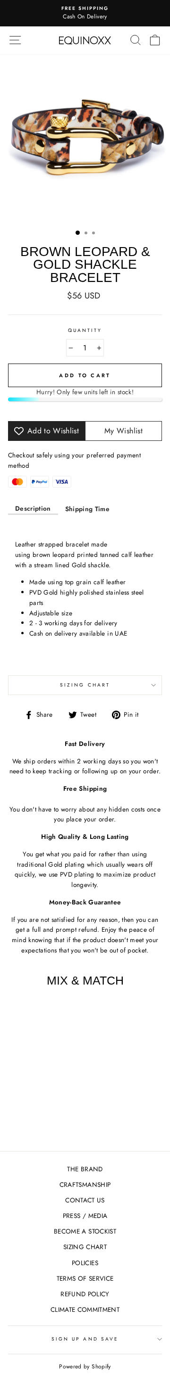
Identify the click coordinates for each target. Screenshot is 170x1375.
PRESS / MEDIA (85, 1215)
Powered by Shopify (84, 1366)
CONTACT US (84, 1200)
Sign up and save (85, 1338)
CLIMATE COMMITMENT (85, 1309)
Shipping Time (87, 509)
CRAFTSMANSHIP (85, 1184)
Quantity (85, 330)
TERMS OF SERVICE (85, 1278)
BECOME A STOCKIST (85, 1231)
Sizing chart (85, 684)
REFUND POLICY (84, 1294)
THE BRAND (84, 1169)
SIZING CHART (85, 1246)
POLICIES (85, 1262)
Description (33, 508)
